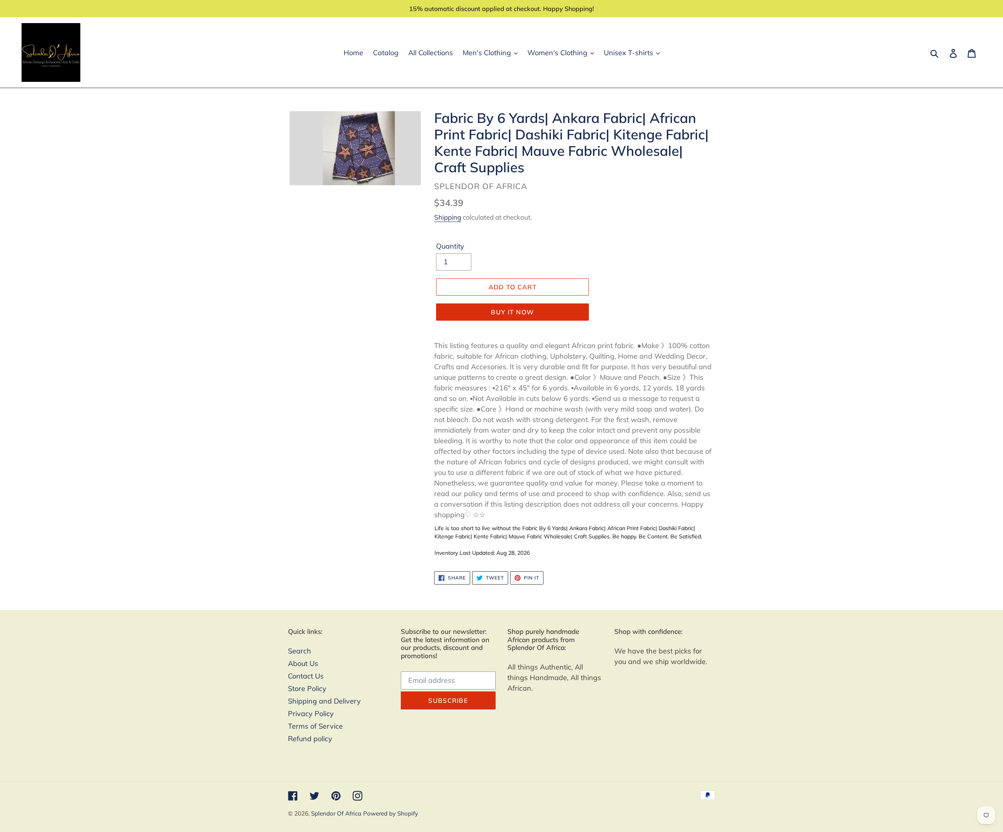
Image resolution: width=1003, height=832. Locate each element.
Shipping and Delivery (324, 701)
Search (299, 650)
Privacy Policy (311, 713)
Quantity (450, 246)
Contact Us (306, 675)
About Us (303, 663)
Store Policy (307, 688)
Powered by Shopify (390, 813)
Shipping (447, 217)
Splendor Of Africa (336, 813)
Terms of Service (315, 726)
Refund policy (310, 738)
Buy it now (512, 312)
